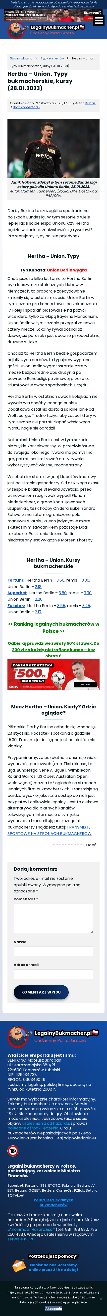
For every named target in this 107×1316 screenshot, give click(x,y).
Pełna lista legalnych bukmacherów (53, 1203)
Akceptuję (53, 1309)
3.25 (86, 606)
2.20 (39, 599)
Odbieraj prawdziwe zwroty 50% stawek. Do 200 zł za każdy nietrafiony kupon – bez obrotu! (53, 650)
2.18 (38, 587)
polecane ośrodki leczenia (32, 1128)
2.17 (38, 612)
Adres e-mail (26, 964)
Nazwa (20, 942)
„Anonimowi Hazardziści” (31, 1229)
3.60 (60, 580)
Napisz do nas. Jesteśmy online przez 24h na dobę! (53, 1267)
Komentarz (26, 899)
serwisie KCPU (21, 1239)
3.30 (85, 580)
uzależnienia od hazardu (45, 1123)
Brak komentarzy (26, 107)
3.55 (61, 606)
